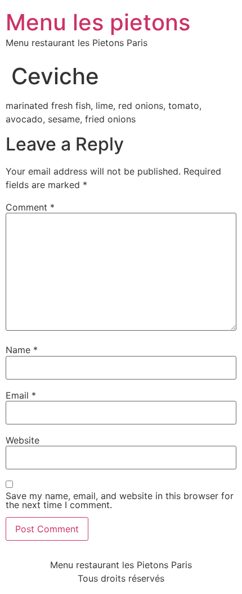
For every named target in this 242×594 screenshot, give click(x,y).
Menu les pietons (98, 22)
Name (22, 349)
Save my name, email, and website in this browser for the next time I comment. (120, 500)
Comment (30, 207)
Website (22, 440)
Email (21, 395)
